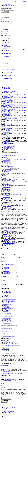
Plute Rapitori (6, 136)
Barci (4, 337)
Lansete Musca (6, 162)
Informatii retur (6, 319)
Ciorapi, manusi (7, 313)
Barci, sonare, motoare (8, 72)
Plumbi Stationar (7, 145)
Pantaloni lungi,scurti (8, 311)
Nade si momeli (7, 59)
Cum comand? (6, 307)
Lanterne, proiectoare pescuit (10, 376)
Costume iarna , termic (8, 300)
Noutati (5, 44)
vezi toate (5, 93)
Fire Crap (5, 86)
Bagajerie (5, 66)
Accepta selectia (4, 400)
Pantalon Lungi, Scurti (8, 411)
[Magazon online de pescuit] (4, 9)
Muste (4, 178)
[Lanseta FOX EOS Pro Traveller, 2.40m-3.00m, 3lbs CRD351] (14, 96)
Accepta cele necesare (6, 398)
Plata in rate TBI (7, 309)
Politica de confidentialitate (9, 321)
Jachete (5, 408)
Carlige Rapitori (7, 184)
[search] (14, 11)
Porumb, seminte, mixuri (9, 208)
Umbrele (5, 230)
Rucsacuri (5, 269)
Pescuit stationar (7, 53)
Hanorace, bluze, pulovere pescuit (11, 302)
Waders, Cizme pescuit (8, 310)
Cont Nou (5, 29)
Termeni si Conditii (7, 316)
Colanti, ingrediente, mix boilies (10, 204)
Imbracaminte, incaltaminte (9, 69)
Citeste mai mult (4, 365)
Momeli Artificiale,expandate (10, 195)
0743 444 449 (6, 4)
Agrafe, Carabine (7, 169)
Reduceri (5, 45)
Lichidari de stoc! (7, 81)
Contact (5, 48)
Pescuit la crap (6, 291)
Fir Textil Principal (7, 92)
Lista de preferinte (7, 306)
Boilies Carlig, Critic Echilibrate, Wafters (12, 194)
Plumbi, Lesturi (6, 171)
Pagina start (6, 87)
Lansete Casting (7, 158)
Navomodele (6, 339)
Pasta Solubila (6, 197)
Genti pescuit (6, 267)
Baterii (4, 374)
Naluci (4, 175)
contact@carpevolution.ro (9, 5)
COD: (4, 148)
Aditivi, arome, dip (7, 202)
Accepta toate (4, 401)
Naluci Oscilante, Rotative (9, 180)
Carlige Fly (6, 188)
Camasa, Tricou (7, 412)
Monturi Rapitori (7, 170)
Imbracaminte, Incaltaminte (9, 407)
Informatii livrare (7, 318)
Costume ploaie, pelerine (9, 301)
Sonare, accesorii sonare (8, 342)
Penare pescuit (6, 273)
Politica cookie (6, 323)
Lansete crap (6, 89)
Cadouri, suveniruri (7, 378)
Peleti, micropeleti (7, 207)
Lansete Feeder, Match (8, 150)
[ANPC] (3, 345)
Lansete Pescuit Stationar (9, 146)
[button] (14, 34)
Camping (5, 63)
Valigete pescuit (7, 272)
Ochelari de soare (7, 375)
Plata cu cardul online (8, 308)
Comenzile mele (7, 304)
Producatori (6, 42)
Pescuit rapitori (6, 56)
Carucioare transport (8, 265)
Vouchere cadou (7, 46)
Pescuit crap (6, 50)
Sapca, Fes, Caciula (7, 413)
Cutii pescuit (6, 271)
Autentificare (6, 23)
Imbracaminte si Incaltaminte (9, 299)
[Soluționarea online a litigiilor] (12, 345)
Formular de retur (7, 320)
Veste (4, 410)
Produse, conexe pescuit (8, 75)
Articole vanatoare (7, 78)
